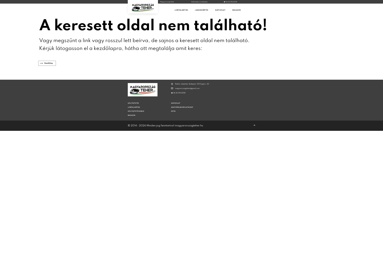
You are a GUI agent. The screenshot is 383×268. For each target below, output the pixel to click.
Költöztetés (133, 103)
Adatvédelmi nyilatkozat (182, 107)
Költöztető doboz (136, 111)
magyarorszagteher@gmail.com (187, 88)
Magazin (131, 115)
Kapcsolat (175, 103)
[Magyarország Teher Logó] (143, 10)
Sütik (173, 111)
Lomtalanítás (134, 107)
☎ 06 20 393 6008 (230, 2)
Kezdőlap (48, 63)
